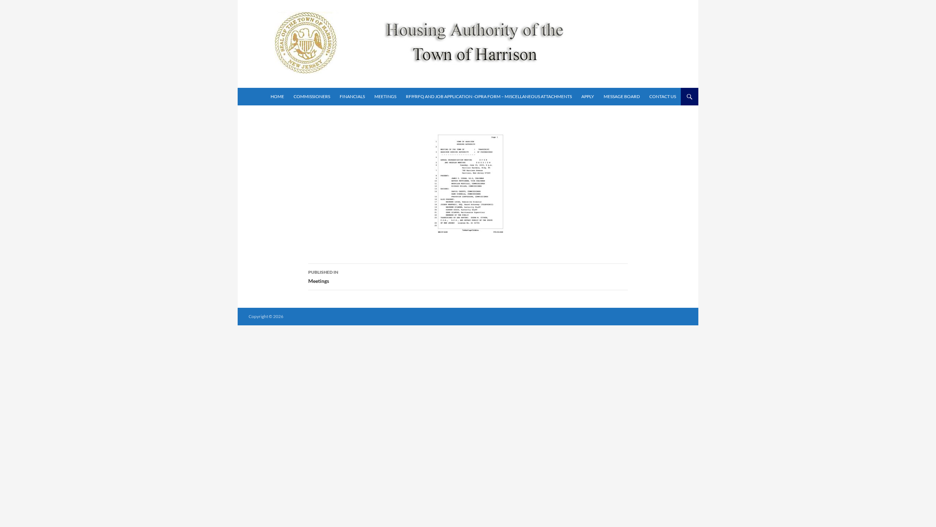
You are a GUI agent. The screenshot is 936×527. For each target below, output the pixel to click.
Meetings (385, 96)
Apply (587, 96)
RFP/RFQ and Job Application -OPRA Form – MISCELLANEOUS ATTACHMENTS (489, 96)
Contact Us (662, 96)
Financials (352, 96)
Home (277, 96)
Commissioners (312, 96)
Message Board (622, 96)
